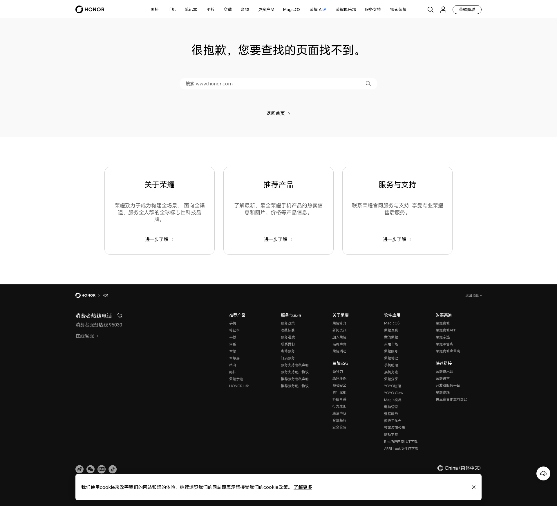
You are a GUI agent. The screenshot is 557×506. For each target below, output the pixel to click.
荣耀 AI (316, 9)
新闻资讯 (339, 330)
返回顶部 (472, 295)
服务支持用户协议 (295, 372)
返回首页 (275, 113)
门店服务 (288, 358)
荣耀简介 (339, 323)
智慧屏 (234, 358)
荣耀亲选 (236, 379)
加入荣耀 (339, 337)
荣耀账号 (391, 351)
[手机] (178, 9)
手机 (172, 9)
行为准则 (339, 406)
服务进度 (288, 337)
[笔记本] (199, 9)
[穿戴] (234, 9)
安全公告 (339, 427)
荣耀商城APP (446, 330)
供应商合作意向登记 (451, 399)
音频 (245, 9)
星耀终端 (443, 392)
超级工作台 (393, 421)
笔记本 (191, 9)
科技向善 (339, 399)
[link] (79, 469)
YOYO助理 (392, 386)
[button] (368, 83)
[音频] (251, 9)
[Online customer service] (543, 473)
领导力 (337, 371)
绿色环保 (339, 378)
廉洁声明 (339, 413)
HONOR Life (239, 386)
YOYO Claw (393, 393)
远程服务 (391, 414)
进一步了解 (156, 239)
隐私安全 (339, 385)
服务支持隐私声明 (295, 365)
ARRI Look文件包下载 (401, 448)
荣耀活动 (339, 351)
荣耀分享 (391, 379)
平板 (210, 9)
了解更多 (303, 487)
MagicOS (292, 9)
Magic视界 (393, 400)
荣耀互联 (391, 330)
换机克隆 (391, 372)
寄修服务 (288, 351)
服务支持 (373, 9)
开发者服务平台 (448, 385)
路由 (232, 365)
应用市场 (391, 344)
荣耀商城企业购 (448, 351)
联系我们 (288, 344)
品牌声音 (339, 344)
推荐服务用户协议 (295, 386)
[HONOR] (89, 295)
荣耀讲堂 (443, 378)
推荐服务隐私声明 (295, 379)
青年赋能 (339, 392)
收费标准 (288, 330)
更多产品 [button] (266, 9)
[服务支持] (383, 9)
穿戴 (228, 9)
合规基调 (339, 420)
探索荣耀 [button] (398, 9)
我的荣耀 (391, 337)
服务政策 (288, 323)
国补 (155, 9)
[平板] (216, 9)
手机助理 (391, 365)
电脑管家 (391, 407)
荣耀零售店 (444, 344)
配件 (232, 372)
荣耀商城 (467, 9)
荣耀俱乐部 (346, 9)
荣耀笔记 (391, 358)
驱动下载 (391, 435)
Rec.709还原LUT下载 (400, 441)
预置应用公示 (394, 428)
